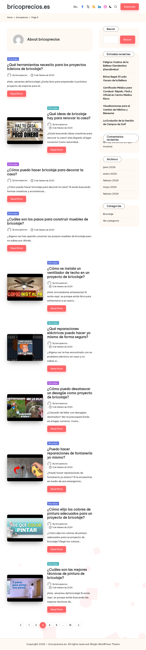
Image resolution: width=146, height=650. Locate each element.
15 (70, 625)
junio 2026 (109, 167)
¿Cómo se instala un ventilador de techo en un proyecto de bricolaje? (68, 272)
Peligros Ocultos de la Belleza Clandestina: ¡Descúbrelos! (115, 66)
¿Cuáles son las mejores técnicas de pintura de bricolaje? (67, 573)
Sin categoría (111, 220)
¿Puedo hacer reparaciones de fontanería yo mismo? (69, 453)
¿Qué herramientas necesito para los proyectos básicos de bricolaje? (46, 67)
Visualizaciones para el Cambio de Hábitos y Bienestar (116, 109)
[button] (129, 6)
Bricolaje (13, 59)
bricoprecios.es (28, 7)
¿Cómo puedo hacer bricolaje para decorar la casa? (45, 172)
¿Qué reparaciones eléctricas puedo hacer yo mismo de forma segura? (69, 332)
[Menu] (75, 7)
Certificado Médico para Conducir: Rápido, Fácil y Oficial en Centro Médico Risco (117, 93)
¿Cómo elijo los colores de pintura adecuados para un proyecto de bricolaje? (69, 513)
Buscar (111, 29)
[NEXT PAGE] (78, 625)
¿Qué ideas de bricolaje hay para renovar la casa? (69, 116)
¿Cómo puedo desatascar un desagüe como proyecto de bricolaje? (69, 393)
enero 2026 (110, 173)
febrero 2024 (111, 193)
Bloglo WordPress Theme (105, 644)
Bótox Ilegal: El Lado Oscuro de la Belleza (115, 78)
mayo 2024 (110, 187)
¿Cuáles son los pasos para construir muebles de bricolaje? (47, 221)
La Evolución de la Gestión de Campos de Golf (118, 122)
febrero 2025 (111, 180)
